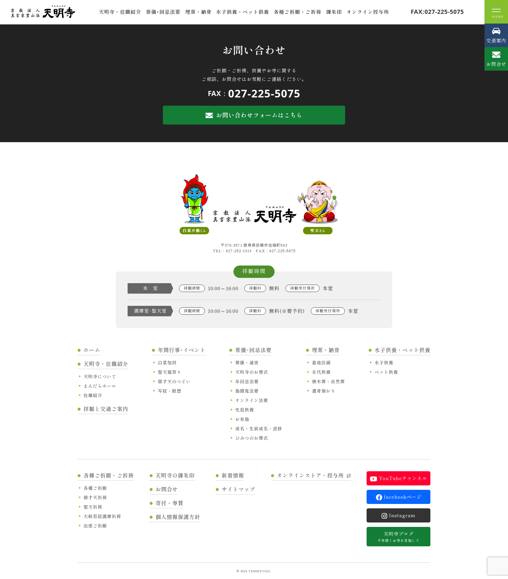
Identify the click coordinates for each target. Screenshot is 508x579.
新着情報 (233, 475)
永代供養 (321, 372)
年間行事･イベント (181, 350)
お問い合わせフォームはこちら (259, 115)
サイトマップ (238, 489)
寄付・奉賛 (169, 503)
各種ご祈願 (95, 488)
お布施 (242, 419)
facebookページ (403, 496)
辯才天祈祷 (95, 497)
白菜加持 (167, 362)
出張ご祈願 (95, 525)
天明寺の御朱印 (175, 475)
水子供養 (384, 362)
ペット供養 (386, 372)
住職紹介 (92, 395)
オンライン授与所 (368, 11)
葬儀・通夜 (247, 362)
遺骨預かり (323, 391)
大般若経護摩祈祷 (102, 516)
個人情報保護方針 (178, 516)
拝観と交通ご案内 (105, 408)
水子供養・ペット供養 (242, 11)
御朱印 (334, 11)
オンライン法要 (251, 400)
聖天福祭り (169, 372)
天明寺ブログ (398, 536)
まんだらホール (99, 386)
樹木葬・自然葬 (328, 381)
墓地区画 (321, 362)
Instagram (402, 515)
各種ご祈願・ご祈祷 (297, 11)
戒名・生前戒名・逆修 (258, 428)
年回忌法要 (247, 381)
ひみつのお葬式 (251, 438)
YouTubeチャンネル (403, 478)
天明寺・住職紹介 (120, 11)
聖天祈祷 (92, 507)
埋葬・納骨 (198, 11)
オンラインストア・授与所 (310, 475)
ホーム (91, 350)
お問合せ (167, 489)
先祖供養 (244, 410)
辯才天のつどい (174, 381)
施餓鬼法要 (247, 391)
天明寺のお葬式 (251, 372)
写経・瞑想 (169, 391)
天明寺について (99, 376)
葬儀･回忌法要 (163, 11)
